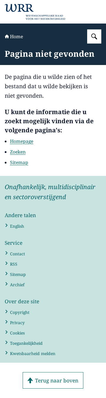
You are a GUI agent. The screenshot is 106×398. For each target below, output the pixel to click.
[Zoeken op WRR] (94, 36)
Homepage (21, 141)
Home (16, 36)
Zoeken (18, 152)
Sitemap (19, 162)
